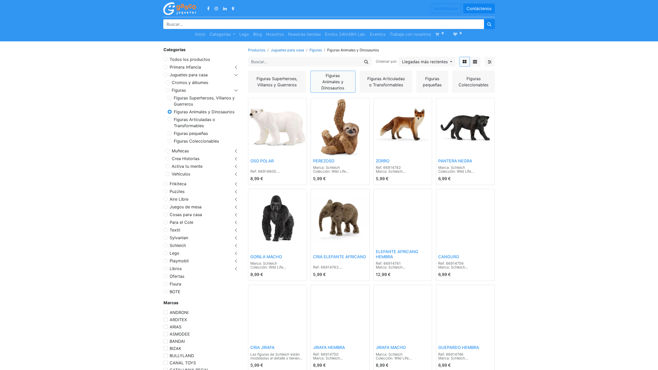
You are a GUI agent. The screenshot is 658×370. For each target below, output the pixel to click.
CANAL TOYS (183, 362)
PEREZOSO (323, 160)
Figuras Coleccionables (196, 141)
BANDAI (177, 341)
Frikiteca (178, 183)
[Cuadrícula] (464, 62)
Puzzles (177, 191)
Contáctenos (479, 8)
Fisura (175, 283)
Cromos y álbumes (190, 82)
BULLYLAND (182, 355)
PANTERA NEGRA (455, 160)
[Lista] (475, 62)
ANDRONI (179, 312)
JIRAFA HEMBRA (329, 347)
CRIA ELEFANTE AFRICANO (339, 256)
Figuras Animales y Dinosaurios (204, 111)
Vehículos (181, 174)
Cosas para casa (186, 214)
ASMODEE (180, 334)
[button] (427, 62)
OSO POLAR (262, 160)
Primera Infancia (185, 67)
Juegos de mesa (186, 206)
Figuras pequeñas (191, 133)
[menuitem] (200, 34)
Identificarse (446, 8)
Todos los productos (190, 59)
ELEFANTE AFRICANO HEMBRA (397, 254)
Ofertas (177, 276)
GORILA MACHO (266, 256)
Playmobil (179, 260)
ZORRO (382, 160)
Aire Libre (179, 199)
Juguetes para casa (189, 74)
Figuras (179, 90)
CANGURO (448, 256)
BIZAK (175, 348)
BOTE (175, 291)
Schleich (178, 245)
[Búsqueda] (489, 24)
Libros (176, 268)
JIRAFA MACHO (391, 347)
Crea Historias (185, 158)
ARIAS (175, 326)
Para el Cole (181, 222)
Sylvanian (179, 237)
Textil (175, 230)
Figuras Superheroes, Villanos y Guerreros (204, 101)
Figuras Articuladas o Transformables (194, 122)
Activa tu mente (187, 166)
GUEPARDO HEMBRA (458, 347)
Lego (174, 253)
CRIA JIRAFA (262, 347)
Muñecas (180, 150)
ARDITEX (178, 319)
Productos (256, 50)
